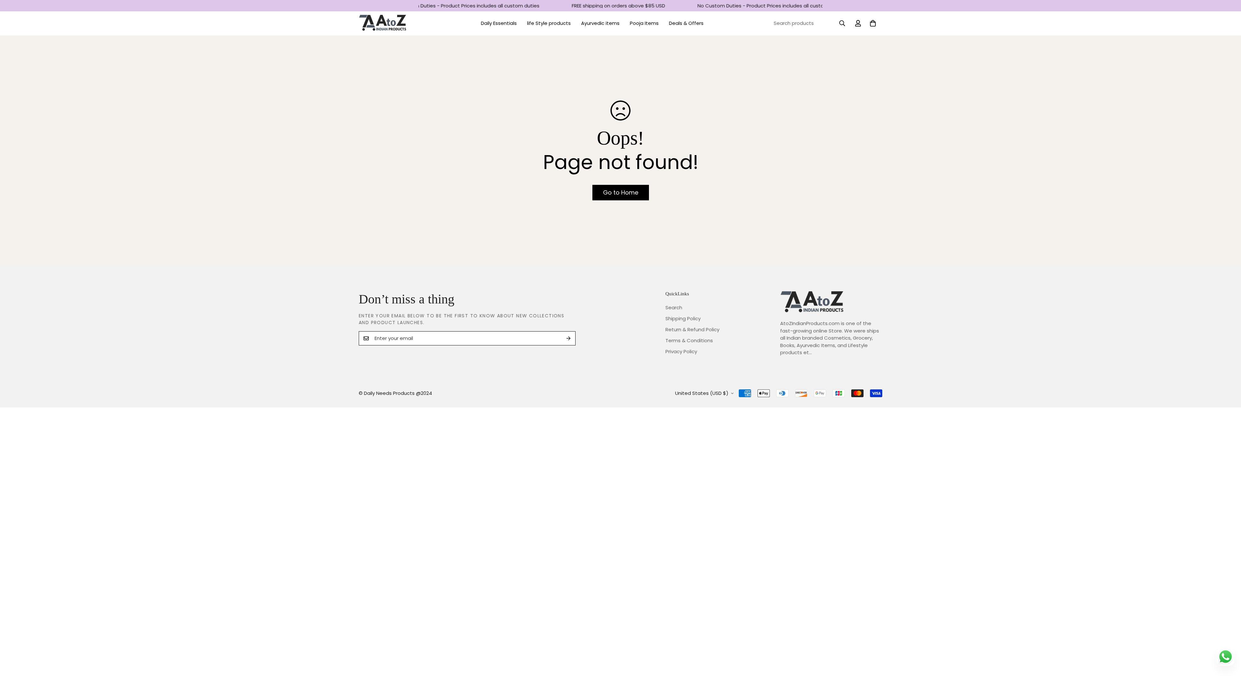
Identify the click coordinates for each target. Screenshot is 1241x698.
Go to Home (620, 192)
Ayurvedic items (600, 23)
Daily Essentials (499, 23)
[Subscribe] (568, 338)
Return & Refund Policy (692, 329)
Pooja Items (644, 23)
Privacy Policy (681, 351)
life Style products (549, 23)
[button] (872, 23)
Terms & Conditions (689, 340)
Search (673, 307)
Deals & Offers (686, 23)
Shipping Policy (683, 318)
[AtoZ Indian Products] (383, 23)
